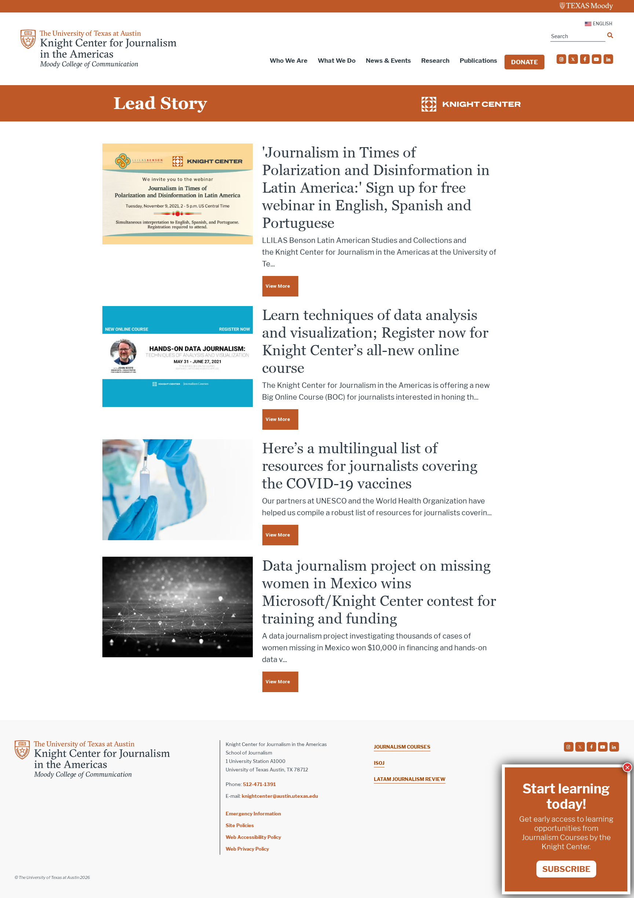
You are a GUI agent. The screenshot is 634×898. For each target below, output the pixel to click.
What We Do (337, 60)
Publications (478, 60)
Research (435, 60)
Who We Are (288, 60)
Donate (524, 62)
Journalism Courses (402, 747)
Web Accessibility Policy (253, 837)
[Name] (610, 35)
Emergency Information (253, 814)
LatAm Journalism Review (409, 779)
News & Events (388, 60)
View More (278, 286)
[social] (561, 59)
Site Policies (240, 825)
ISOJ (379, 763)
